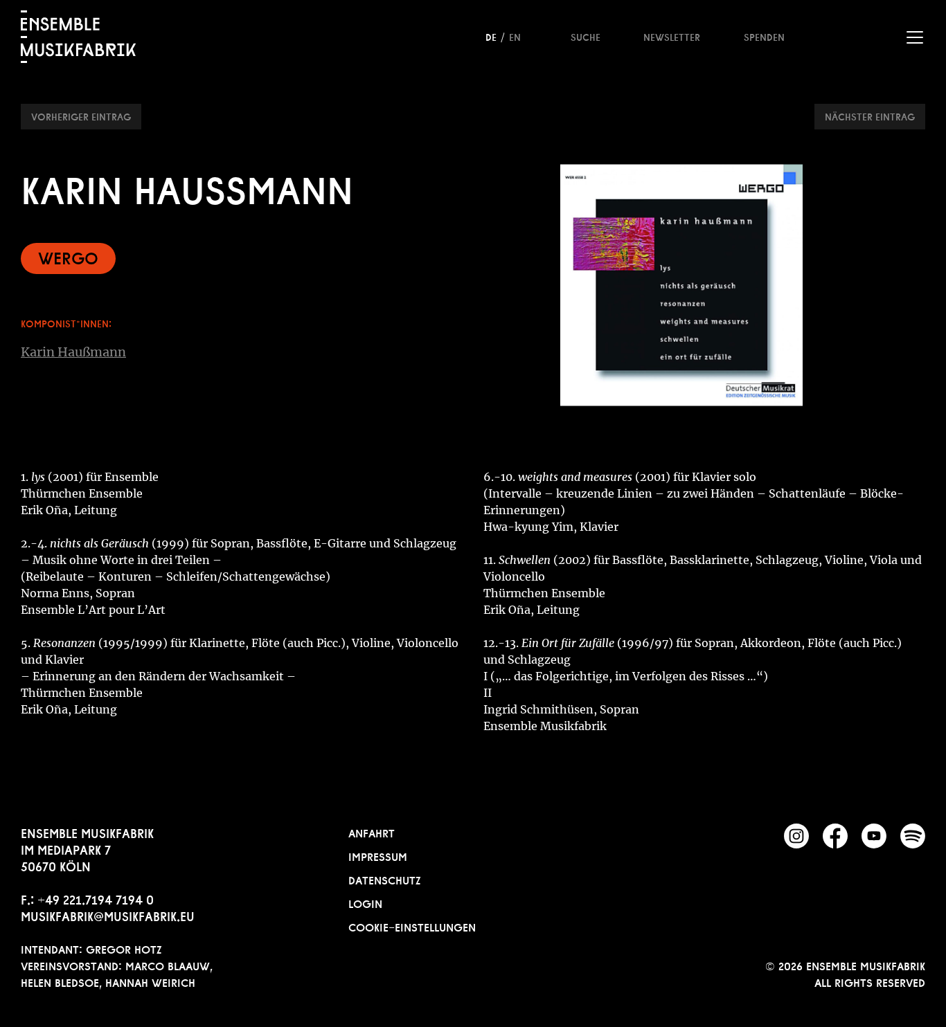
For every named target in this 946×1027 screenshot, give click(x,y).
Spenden (764, 36)
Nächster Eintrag (870, 115)
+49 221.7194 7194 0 (95, 898)
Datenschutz (384, 878)
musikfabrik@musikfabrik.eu (108, 915)
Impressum (377, 855)
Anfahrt (371, 831)
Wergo (68, 256)
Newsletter (671, 36)
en (515, 36)
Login (365, 902)
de (491, 36)
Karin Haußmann (73, 352)
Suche (585, 36)
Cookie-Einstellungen (412, 925)
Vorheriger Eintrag (81, 115)
